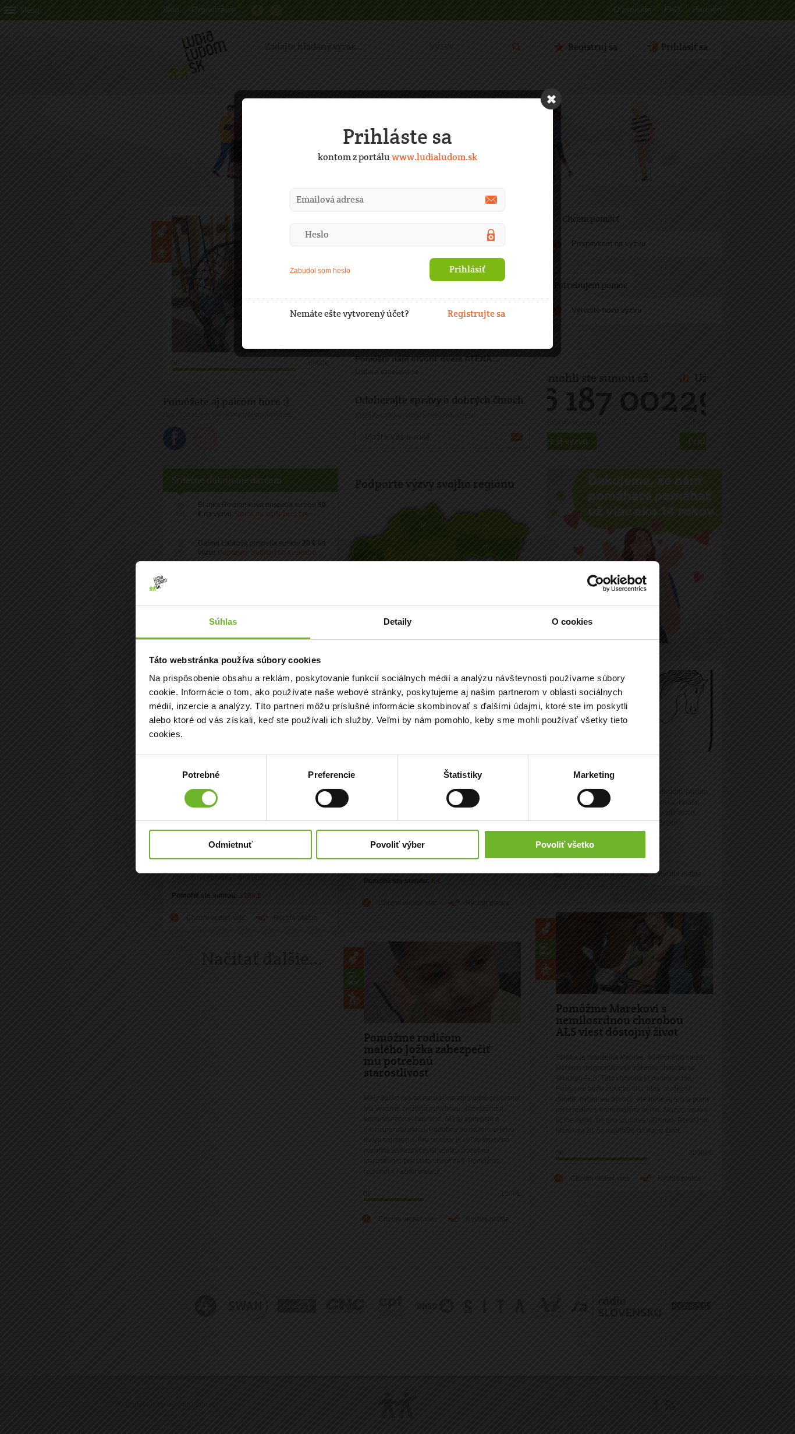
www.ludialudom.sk (434, 157)
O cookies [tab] (572, 621)
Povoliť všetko (564, 844)
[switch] (332, 798)
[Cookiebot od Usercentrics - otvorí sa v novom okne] (596, 583)
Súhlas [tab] (223, 621)
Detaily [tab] (398, 621)
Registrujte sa (476, 313)
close (551, 98)
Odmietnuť (230, 844)
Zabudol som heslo (320, 271)
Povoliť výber (397, 844)
